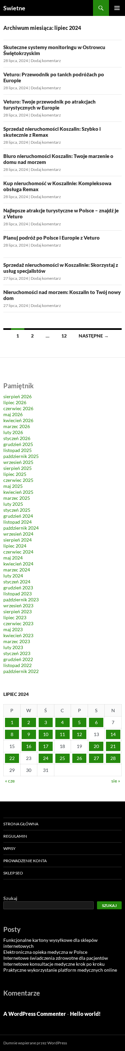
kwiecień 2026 (18, 420)
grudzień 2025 (18, 444)
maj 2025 (13, 486)
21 (113, 746)
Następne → (94, 335)
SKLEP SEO (13, 872)
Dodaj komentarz (46, 60)
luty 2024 (13, 575)
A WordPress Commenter (34, 1014)
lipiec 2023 (14, 617)
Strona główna (20, 823)
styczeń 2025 (16, 510)
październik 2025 (21, 456)
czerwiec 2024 (18, 552)
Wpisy (9, 848)
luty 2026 (13, 432)
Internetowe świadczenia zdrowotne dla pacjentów (55, 958)
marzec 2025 (16, 498)
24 (45, 758)
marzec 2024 (16, 569)
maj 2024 (13, 558)
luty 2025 (13, 504)
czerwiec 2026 (18, 408)
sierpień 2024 (17, 540)
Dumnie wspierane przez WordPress (35, 1042)
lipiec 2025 (14, 474)
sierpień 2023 (17, 611)
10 (45, 734)
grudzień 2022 (18, 659)
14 (113, 734)
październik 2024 (21, 528)
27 (96, 758)
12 (64, 335)
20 (96, 746)
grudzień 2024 (18, 516)
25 (62, 758)
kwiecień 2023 (18, 635)
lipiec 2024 (14, 546)
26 (79, 758)
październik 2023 (21, 599)
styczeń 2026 (16, 438)
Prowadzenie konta (25, 860)
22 (12, 758)
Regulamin (15, 836)
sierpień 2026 (17, 396)
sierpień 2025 (17, 468)
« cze (10, 781)
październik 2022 (21, 671)
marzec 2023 (16, 641)
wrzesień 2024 (18, 534)
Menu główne (117, 8)
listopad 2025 (17, 450)
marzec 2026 (16, 426)
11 (62, 734)
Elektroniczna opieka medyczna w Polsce (45, 952)
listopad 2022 (17, 665)
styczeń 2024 (16, 581)
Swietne (14, 8)
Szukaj (10, 898)
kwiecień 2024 (18, 563)
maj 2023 (13, 629)
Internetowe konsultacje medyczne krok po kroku (54, 964)
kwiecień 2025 (18, 492)
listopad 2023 (17, 593)
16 (28, 746)
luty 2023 (13, 647)
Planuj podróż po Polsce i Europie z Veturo (51, 238)
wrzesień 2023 (18, 605)
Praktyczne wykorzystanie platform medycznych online (60, 970)
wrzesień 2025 (18, 462)
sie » (115, 781)
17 (45, 746)
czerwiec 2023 (18, 623)
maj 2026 (13, 414)
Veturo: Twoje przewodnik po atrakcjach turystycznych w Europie (49, 105)
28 (113, 758)
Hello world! (85, 1014)
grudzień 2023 (18, 587)
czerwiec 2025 (18, 480)
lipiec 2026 (14, 402)
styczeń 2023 (16, 653)
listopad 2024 (17, 522)
